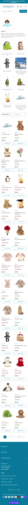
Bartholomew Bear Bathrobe (6, 161)
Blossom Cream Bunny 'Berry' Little (19, 266)
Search (24, 11)
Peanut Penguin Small (6, 187)
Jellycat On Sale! (21, 54)
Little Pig (3, 292)
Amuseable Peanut (19, 319)
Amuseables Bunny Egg (20, 187)
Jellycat (3, 132)
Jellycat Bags (21, 89)
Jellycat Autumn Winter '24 (7, 54)
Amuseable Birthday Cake (20, 345)
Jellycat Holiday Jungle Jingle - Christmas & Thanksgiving (20, 72)
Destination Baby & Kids (11, 494)
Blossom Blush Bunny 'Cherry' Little (6, 266)
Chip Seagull (4, 396)
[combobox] (14, 11)
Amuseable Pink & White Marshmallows (20, 397)
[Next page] (23, 437)
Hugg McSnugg (18, 370)
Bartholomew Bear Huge (20, 239)
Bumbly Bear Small (6, 212)
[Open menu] (25, 6)
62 (19, 437)
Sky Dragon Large (5, 134)
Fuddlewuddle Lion (19, 422)
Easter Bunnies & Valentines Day (7, 106)
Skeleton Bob (4, 345)
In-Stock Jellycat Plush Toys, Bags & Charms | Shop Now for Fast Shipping (20, 107)
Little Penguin (5, 370)
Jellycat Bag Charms (7, 89)
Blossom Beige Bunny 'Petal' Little (6, 319)
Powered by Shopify (21, 494)
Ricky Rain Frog (5, 422)
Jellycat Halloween (7, 71)
